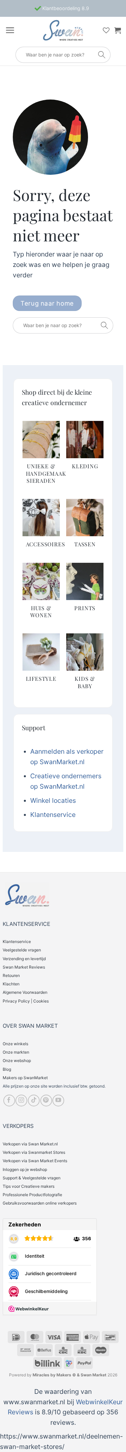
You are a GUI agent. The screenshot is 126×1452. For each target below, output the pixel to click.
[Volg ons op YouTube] (58, 1100)
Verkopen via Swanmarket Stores (34, 1152)
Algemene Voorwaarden (25, 992)
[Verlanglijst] (106, 30)
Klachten (11, 983)
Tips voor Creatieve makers (28, 1186)
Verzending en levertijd (24, 958)
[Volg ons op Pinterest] (46, 1100)
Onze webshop (17, 1060)
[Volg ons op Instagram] (21, 1100)
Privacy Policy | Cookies (26, 1001)
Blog (7, 1069)
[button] (10, 30)
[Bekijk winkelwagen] (117, 30)
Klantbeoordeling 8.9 (65, 8)
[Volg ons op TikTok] (34, 1100)
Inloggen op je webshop (25, 1169)
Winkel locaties (53, 800)
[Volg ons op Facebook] (9, 1100)
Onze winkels (15, 1043)
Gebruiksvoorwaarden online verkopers (40, 1203)
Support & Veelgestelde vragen (31, 1177)
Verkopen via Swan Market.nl (30, 1143)
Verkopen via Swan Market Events (35, 1160)
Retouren (11, 975)
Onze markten (16, 1052)
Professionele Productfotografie (32, 1194)
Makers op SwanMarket (25, 1077)
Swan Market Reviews (24, 967)
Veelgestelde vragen (22, 949)
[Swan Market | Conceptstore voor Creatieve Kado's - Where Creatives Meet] (63, 30)
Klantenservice (53, 815)
